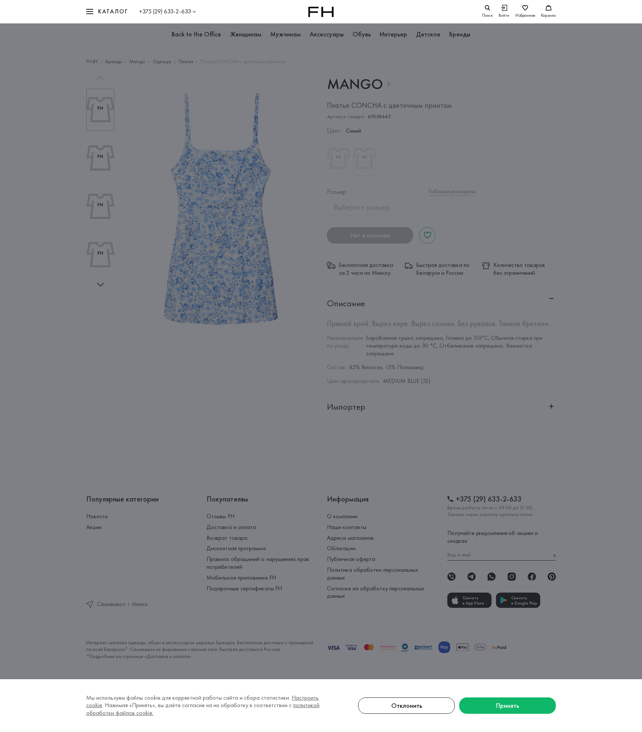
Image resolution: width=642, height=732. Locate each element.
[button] (107, 11)
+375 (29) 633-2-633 (165, 11)
